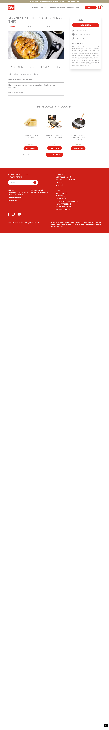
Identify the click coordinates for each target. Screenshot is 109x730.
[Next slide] (28, 154)
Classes (35, 8)
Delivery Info (62, 209)
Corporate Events (57, 8)
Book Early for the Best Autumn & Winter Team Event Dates (54, 1)
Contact (90, 7)
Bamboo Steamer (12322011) (31, 137)
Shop (58, 182)
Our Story (60, 193)
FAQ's (58, 190)
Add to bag (30, 148)
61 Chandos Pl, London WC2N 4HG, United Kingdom (18, 194)
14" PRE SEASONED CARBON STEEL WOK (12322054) (78, 138)
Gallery (13, 26)
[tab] (9, 57)
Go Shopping (54, 155)
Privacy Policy (62, 204)
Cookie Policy (62, 207)
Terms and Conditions (66, 201)
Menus (49, 26)
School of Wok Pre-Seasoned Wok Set (54, 137)
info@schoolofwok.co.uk (39, 192)
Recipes (79, 8)
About (31, 26)
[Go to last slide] (23, 154)
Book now (85, 25)
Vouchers (44, 8)
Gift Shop (70, 8)
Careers (59, 196)
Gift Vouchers (62, 177)
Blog (58, 185)
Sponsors (60, 199)
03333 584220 (12, 200)
